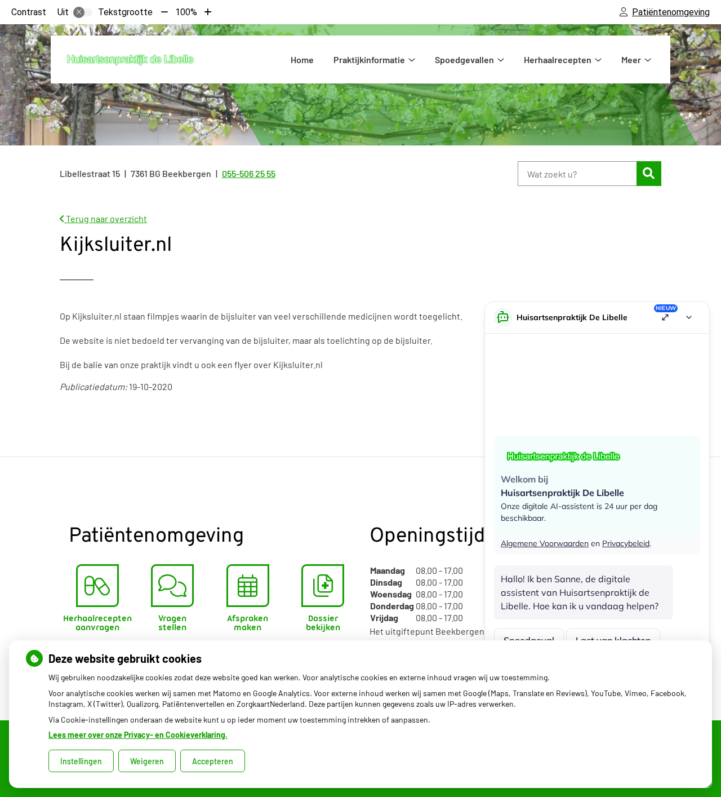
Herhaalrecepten (557, 59)
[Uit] (82, 12)
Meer (631, 59)
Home (302, 59)
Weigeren (147, 761)
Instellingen (81, 761)
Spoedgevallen (464, 59)
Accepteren (212, 761)
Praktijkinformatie (369, 59)
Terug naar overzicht (105, 218)
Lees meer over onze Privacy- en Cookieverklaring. (138, 735)
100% (186, 12)
